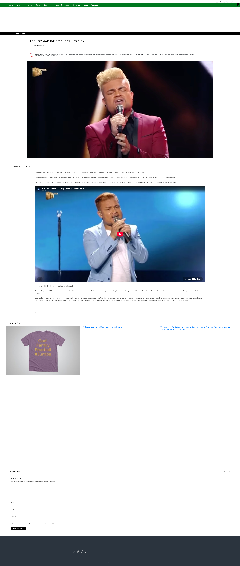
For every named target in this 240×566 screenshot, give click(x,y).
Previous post (15, 472)
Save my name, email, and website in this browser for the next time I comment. (38, 524)
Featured (28, 5)
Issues (85, 5)
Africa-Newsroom (63, 5)
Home (10, 5)
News (18, 5)
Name (12, 502)
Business (47, 5)
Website (13, 517)
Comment (14, 484)
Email (12, 509)
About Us (94, 5)
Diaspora (76, 5)
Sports (38, 5)
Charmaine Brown (41, 53)
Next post (226, 472)
